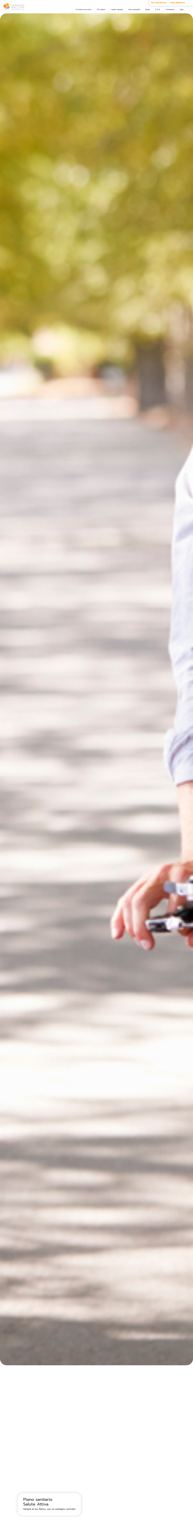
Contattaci (170, 9)
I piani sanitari (117, 9)
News (147, 9)
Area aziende (134, 9)
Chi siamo (101, 9)
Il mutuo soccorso (83, 9)
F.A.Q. (157, 9)
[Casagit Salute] (14, 6)
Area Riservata (177, 2)
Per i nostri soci (159, 2)
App (182, 9)
